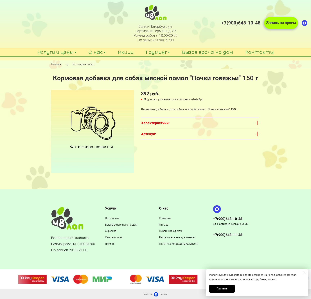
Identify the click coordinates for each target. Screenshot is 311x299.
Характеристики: (155, 123)
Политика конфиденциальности (178, 243)
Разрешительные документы (177, 237)
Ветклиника (112, 218)
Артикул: (148, 134)
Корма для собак (83, 64)
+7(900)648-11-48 (227, 235)
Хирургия (110, 231)
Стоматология (114, 237)
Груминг (110, 243)
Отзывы (164, 224)
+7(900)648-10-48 (227, 219)
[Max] (304, 23)
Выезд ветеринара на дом (121, 224)
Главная (56, 64)
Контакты (165, 218)
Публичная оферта (170, 231)
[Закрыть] (305, 272)
